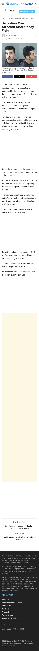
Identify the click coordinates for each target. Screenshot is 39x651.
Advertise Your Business (12, 603)
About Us (5, 600)
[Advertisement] (19, 397)
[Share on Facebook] (7, 76)
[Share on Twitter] (19, 76)
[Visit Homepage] (19, 3)
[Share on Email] (31, 76)
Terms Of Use (7, 615)
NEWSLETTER (26, 11)
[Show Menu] (3, 4)
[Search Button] (36, 4)
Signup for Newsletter (11, 618)
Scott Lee (12, 35)
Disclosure (6, 609)
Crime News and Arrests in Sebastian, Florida (20, 18)
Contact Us (6, 606)
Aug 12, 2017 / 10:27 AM (13, 39)
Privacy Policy (7, 612)
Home (3, 18)
